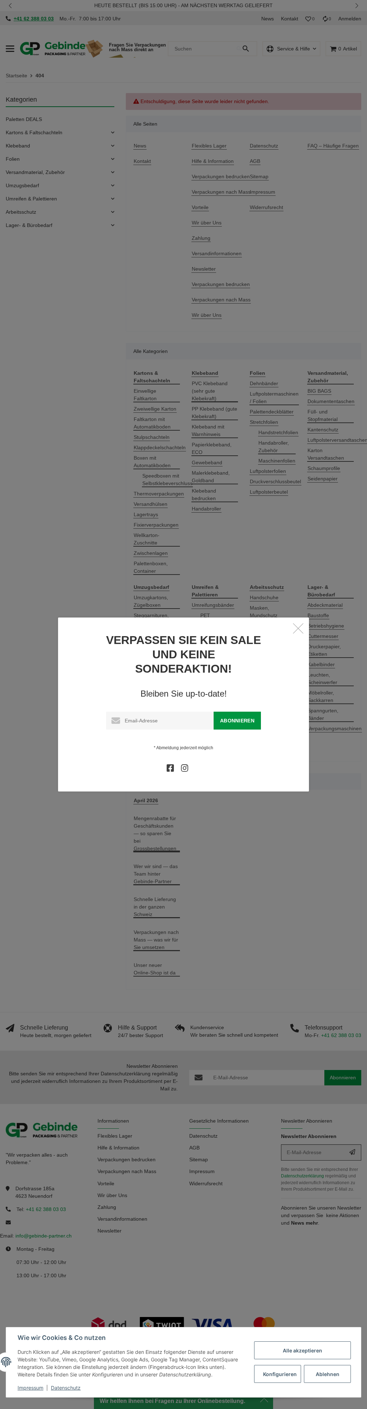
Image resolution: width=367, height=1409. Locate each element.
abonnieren (237, 720)
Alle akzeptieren (302, 1350)
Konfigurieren (280, 1374)
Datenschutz (66, 1388)
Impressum (30, 1388)
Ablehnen (327, 1374)
